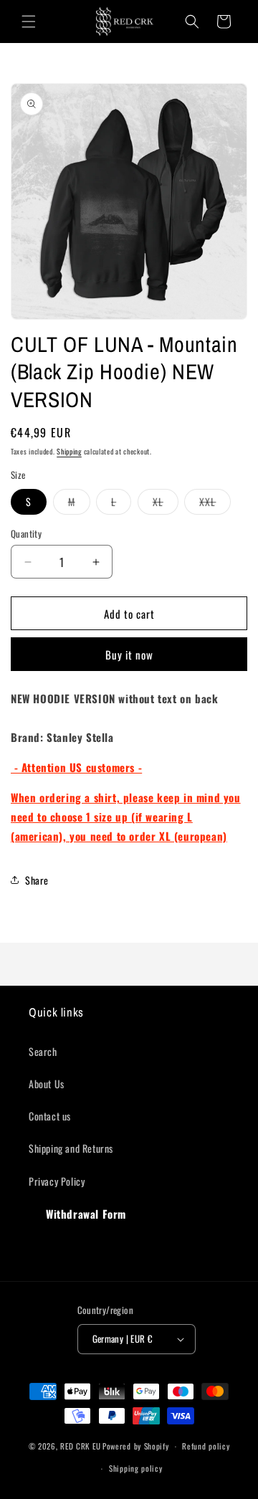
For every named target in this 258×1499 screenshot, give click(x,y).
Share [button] (37, 879)
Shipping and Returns (71, 1148)
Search (43, 1051)
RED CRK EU (80, 1446)
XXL (215, 504)
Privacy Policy (57, 1181)
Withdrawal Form (86, 1214)
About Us (46, 1083)
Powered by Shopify (135, 1446)
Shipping (69, 451)
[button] (28, 21)
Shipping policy (136, 1468)
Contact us (50, 1115)
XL (165, 504)
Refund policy (205, 1446)
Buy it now (129, 654)
